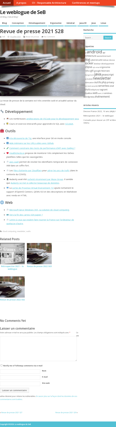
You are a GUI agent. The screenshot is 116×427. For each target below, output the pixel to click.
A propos (21, 2)
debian (106, 60)
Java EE (83, 22)
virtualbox (87, 93)
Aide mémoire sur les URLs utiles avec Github (31, 143)
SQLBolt (69, 123)
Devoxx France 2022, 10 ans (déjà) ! (99, 111)
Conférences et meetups (86, 2)
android (94, 52)
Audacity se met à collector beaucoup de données (35, 182)
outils (28, 231)
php (104, 82)
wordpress (89, 96)
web (95, 93)
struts (87, 89)
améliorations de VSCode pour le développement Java (52, 118)
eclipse (87, 67)
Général (70, 22)
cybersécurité (96, 60)
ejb (94, 67)
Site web (46, 383)
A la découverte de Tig (20, 138)
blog (86, 59)
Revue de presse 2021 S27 (11, 412)
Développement (37, 22)
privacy (110, 82)
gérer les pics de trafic (58, 170)
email (97, 67)
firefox (86, 70)
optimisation (88, 82)
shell (112, 85)
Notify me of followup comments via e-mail (22, 365)
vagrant (104, 89)
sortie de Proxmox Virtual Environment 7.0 (33, 187)
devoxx (112, 60)
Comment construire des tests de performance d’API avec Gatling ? (42, 148)
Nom (44, 371)
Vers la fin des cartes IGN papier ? (26, 214)
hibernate (105, 70)
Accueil (7, 2)
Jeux (94, 22)
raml (85, 86)
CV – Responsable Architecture (49, 2)
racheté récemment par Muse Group (45, 179)
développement (107, 64)
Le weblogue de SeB (23, 12)
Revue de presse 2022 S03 (39, 266)
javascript (107, 74)
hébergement (88, 75)
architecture (89, 55)
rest (89, 86)
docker (88, 63)
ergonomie (105, 67)
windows (108, 93)
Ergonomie (56, 22)
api (104, 52)
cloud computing (9, 231)
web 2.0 (101, 93)
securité (94, 86)
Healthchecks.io (16, 153)
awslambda (101, 56)
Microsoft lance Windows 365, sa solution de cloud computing (39, 209)
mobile (89, 79)
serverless (103, 85)
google (97, 70)
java (97, 74)
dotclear (97, 63)
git (92, 70)
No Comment (49, 37)
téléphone (95, 90)
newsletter (21, 231)
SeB (3, 37)
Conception (18, 22)
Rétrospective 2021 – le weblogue (12, 267)
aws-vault (14, 161)
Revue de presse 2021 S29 (65, 412)
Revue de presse (32, 37)
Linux (103, 22)
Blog (4, 22)
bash (109, 56)
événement (102, 96)
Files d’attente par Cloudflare (27, 170)
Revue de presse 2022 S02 (12, 299)
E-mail (45, 377)
